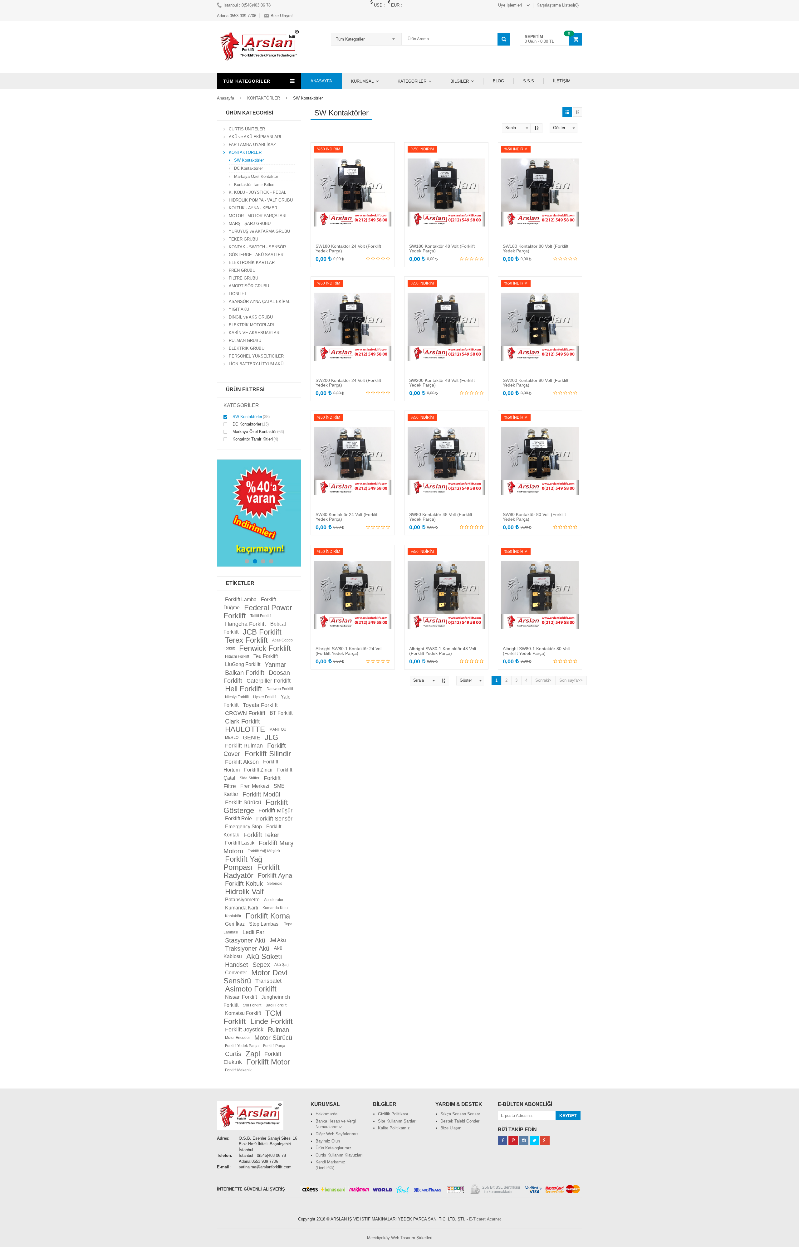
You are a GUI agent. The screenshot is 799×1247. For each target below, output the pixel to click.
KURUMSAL (362, 81)
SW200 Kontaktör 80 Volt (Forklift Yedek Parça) (535, 382)
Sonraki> (543, 680)
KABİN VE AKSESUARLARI (255, 332)
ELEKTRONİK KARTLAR (252, 262)
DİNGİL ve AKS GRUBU (251, 317)
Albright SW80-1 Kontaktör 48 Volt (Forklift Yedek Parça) (442, 651)
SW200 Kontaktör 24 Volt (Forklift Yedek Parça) (348, 382)
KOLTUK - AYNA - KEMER (253, 208)
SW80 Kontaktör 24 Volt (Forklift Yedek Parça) (347, 517)
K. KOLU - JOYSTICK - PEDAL (257, 192)
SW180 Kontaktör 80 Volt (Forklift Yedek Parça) (535, 248)
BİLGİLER (459, 81)
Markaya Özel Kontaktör (256, 176)
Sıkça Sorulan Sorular (460, 1114)
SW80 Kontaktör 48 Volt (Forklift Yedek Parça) (440, 517)
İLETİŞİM (562, 81)
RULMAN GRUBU (245, 340)
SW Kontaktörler (249, 160)
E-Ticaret (477, 1219)
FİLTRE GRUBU (243, 278)
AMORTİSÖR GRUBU (249, 286)
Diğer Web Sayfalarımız (337, 1134)
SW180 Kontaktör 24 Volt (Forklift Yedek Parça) (348, 248)
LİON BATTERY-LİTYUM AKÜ (256, 364)
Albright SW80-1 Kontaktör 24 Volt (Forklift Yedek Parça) (349, 651)
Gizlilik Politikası (393, 1114)
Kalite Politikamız (394, 1128)
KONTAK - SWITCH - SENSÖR (257, 247)
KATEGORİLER (412, 81)
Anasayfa (225, 98)
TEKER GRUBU (243, 239)
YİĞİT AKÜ (239, 309)
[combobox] (366, 39)
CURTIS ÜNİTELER (247, 129)
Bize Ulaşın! (282, 15)
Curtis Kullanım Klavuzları (339, 1155)
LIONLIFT (238, 293)
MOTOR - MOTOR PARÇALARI (258, 215)
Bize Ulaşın (450, 1128)
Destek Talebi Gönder (459, 1121)
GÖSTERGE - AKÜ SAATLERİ (257, 254)
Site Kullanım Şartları (397, 1121)
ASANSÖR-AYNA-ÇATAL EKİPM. (259, 301)
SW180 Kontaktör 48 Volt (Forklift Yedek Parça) (442, 248)
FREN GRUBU (242, 270)
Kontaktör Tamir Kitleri (254, 184)
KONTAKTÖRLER (263, 98)
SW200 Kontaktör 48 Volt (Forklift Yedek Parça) (442, 382)
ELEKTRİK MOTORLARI (251, 325)
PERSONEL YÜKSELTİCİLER (256, 356)
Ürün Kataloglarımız (333, 1148)
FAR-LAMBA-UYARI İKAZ (252, 144)
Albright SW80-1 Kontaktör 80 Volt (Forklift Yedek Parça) (536, 651)
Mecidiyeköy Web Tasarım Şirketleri (399, 1237)
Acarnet (494, 1219)
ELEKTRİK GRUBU (246, 348)
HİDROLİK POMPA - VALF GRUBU (261, 200)
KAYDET (568, 1115)
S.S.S (528, 81)
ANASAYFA (321, 81)
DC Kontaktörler (248, 168)
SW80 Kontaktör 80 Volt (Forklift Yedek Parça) (534, 517)
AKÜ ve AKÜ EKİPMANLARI (255, 136)
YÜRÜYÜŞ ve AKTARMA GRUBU (259, 231)
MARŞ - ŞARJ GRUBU (250, 223)
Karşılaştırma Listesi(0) (558, 5)
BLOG (498, 81)
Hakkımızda (326, 1114)
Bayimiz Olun (328, 1141)
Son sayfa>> (571, 680)
